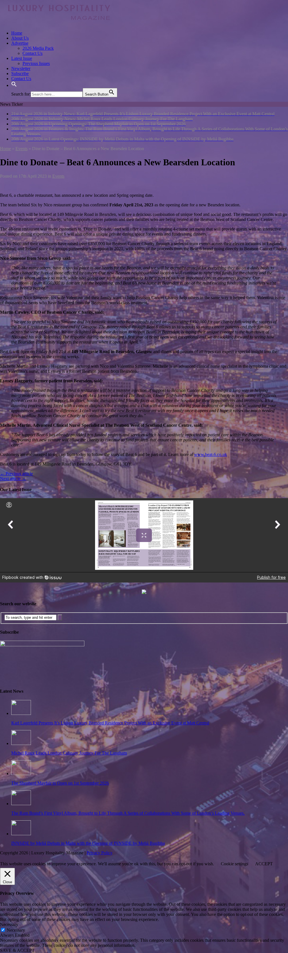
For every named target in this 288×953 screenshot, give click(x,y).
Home (16, 33)
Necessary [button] (9, 924)
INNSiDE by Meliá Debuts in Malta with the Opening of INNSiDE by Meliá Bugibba (88, 843)
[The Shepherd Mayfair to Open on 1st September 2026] (21, 773)
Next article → (13, 478)
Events (58, 176)
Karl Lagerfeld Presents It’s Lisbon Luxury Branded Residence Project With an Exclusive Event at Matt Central (110, 723)
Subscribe (20, 73)
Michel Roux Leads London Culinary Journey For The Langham (69, 753)
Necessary (16, 930)
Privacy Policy (99, 852)
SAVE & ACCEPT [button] (17, 950)
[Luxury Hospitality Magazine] (59, 23)
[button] (14, 85)
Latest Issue (21, 58)
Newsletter (20, 68)
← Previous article (16, 473)
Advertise (19, 43)
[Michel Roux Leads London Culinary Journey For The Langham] (21, 743)
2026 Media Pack (38, 48)
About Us (20, 38)
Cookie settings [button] (234, 863)
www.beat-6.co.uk (210, 454)
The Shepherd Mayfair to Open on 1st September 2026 (60, 783)
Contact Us (32, 53)
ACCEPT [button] (264, 863)
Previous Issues (36, 63)
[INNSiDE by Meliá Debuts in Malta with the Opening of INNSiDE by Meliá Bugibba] (21, 833)
